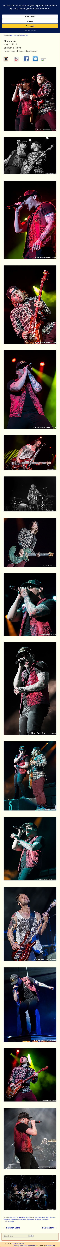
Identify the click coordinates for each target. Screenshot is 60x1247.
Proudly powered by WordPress (26, 1246)
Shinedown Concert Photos (19, 1219)
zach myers (45, 1219)
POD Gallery (49, 1227)
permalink (11, 1221)
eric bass (52, 1217)
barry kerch (38, 1217)
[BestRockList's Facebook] (26, 60)
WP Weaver (50, 1246)
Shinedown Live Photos (34, 1219)
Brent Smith (45, 1217)
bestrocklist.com (18, 1243)
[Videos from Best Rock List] (16, 60)
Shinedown (7, 1219)
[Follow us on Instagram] (6, 60)
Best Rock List (13, 1217)
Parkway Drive (12, 1227)
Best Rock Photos (24, 1217)
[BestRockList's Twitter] (35, 60)
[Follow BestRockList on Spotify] (43, 60)
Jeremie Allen (24, 35)
